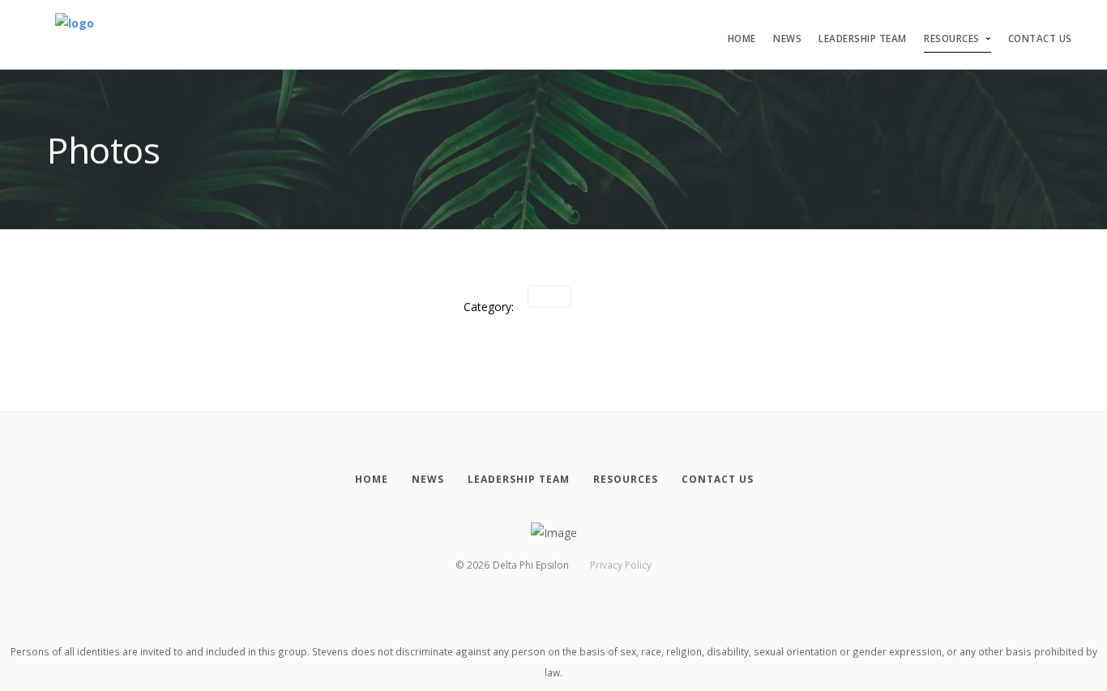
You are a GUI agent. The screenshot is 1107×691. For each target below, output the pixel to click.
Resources (952, 38)
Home (742, 38)
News (787, 38)
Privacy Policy (621, 565)
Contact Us (1040, 38)
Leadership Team (862, 38)
